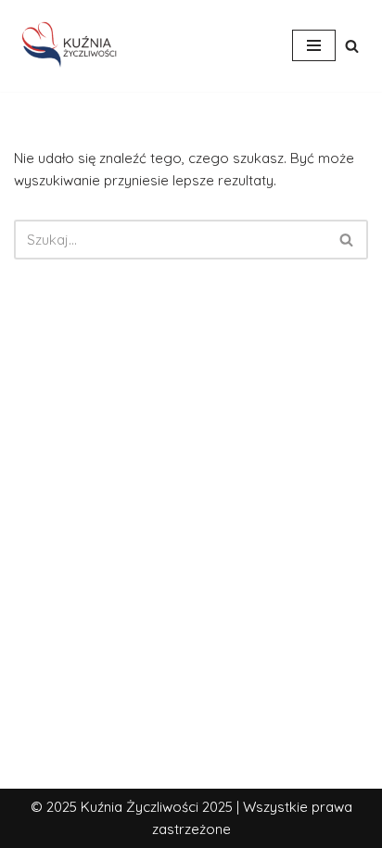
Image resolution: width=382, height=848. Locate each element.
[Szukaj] (352, 46)
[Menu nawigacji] (314, 45)
